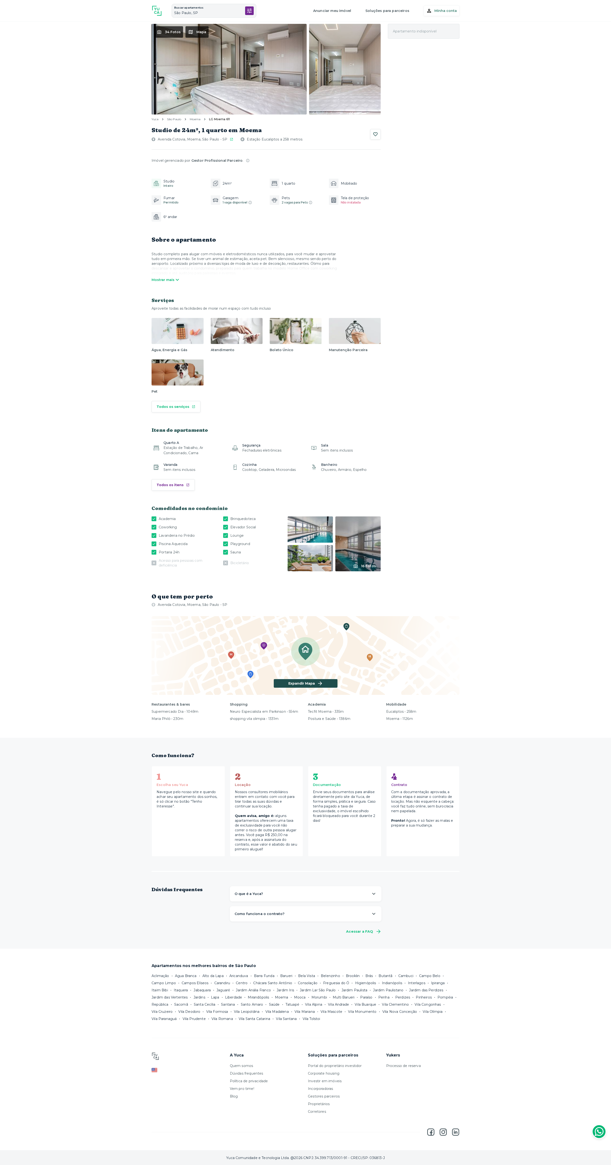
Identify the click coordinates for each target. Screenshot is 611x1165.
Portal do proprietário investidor (335, 1066)
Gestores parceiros (324, 1096)
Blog (234, 1096)
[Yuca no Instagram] (443, 1132)
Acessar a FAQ (359, 931)
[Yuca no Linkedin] (455, 1132)
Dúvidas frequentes (246, 1073)
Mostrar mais (163, 280)
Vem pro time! (242, 1089)
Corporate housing (323, 1073)
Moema (195, 119)
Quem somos (241, 1066)
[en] (188, 1070)
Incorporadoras (320, 1089)
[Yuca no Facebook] (431, 1132)
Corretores (317, 1111)
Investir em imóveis (325, 1081)
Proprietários (319, 1104)
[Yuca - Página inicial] (157, 10)
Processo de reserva (403, 1066)
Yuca (155, 119)
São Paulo (174, 119)
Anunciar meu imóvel (332, 11)
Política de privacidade (249, 1081)
